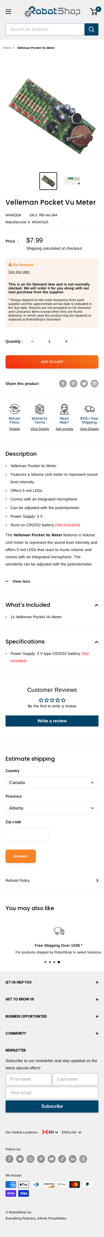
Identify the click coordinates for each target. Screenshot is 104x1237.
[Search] (91, 29)
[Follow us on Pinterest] (41, 1159)
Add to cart (52, 362)
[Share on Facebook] (63, 383)
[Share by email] (94, 383)
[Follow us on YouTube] (51, 1159)
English (70, 1132)
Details (14, 429)
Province (14, 796)
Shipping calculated (43, 248)
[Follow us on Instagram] (30, 1159)
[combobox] (45, 29)
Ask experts (64, 429)
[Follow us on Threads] (83, 1159)
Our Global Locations (21, 1132)
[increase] (66, 341)
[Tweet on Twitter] (84, 383)
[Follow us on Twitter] (20, 1159)
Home (7, 47)
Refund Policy (18, 880)
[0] (93, 11)
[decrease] (32, 341)
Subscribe (52, 1106)
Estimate (20, 856)
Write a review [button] (52, 720)
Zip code (13, 822)
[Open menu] (8, 11)
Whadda (13, 215)
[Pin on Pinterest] (73, 383)
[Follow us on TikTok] (62, 1159)
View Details (39, 429)
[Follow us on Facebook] (9, 1159)
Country (13, 770)
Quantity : (14, 341)
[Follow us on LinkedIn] (73, 1159)
